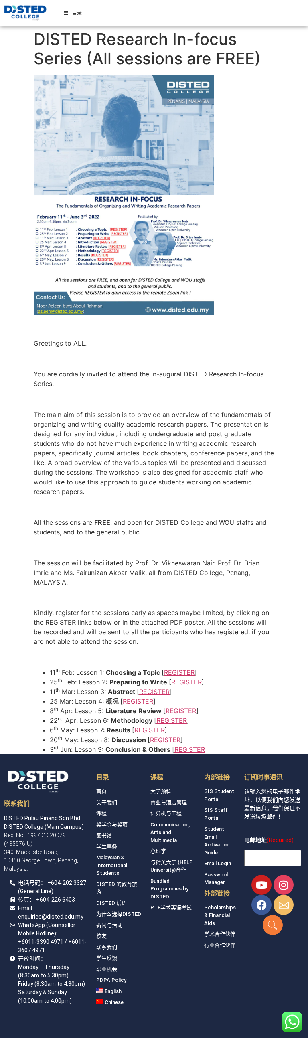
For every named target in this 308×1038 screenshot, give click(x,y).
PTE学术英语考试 (171, 907)
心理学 (158, 851)
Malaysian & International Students (111, 865)
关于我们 (106, 802)
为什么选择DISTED (118, 914)
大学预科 (160, 791)
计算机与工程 (166, 813)
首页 (101, 791)
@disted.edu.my (62, 916)
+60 (52, 883)
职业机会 (106, 969)
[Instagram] (284, 885)
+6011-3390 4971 (40, 942)
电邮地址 (255, 840)
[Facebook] (261, 905)
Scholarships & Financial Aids (220, 915)
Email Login (217, 863)
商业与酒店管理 (168, 802)
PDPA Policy (111, 980)
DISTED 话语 (111, 903)
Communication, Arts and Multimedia (170, 832)
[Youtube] (261, 885)
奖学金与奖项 (112, 824)
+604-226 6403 (55, 899)
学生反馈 (106, 958)
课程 (101, 813)
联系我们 (106, 947)
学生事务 (106, 847)
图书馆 (104, 835)
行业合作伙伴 (219, 945)
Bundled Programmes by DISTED (169, 889)
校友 (101, 936)
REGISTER (179, 672)
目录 (77, 13)
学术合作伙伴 (219, 934)
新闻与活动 (109, 925)
